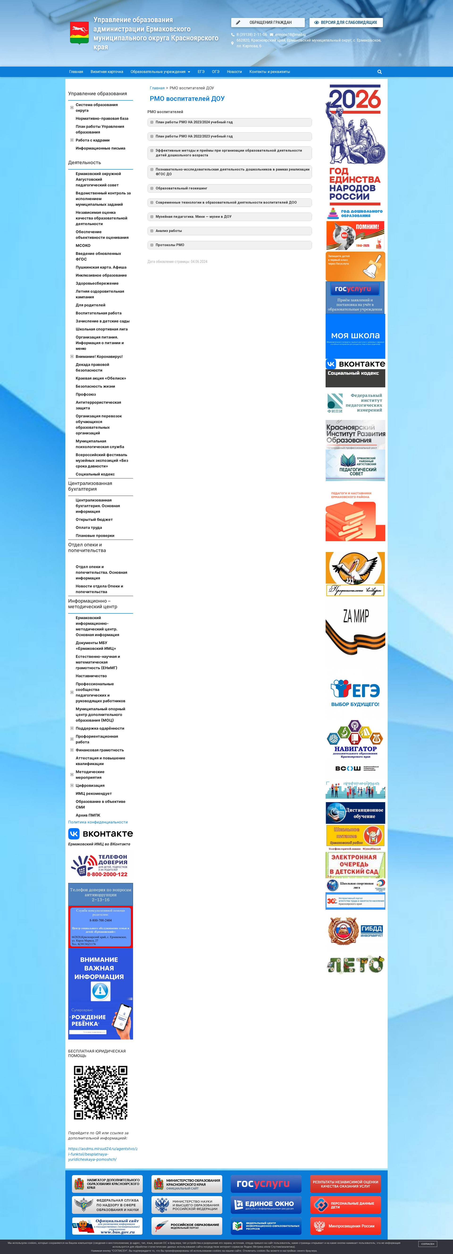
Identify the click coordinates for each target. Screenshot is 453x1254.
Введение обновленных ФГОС (98, 256)
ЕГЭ (201, 71)
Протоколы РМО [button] (170, 245)
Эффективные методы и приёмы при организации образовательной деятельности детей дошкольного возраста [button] (229, 153)
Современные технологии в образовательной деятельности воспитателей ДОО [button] (226, 203)
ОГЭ (215, 71)
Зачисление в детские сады (103, 321)
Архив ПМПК (88, 815)
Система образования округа (97, 107)
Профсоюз (86, 394)
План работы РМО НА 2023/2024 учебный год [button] (194, 122)
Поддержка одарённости (100, 728)
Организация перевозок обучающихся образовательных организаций (99, 424)
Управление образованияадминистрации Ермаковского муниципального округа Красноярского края (155, 33)
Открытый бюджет (94, 519)
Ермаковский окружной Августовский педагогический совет (98, 179)
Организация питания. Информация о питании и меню (100, 343)
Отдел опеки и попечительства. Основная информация (101, 572)
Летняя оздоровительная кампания (100, 294)
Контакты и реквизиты (269, 71)
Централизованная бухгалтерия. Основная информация (98, 506)
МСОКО (83, 245)
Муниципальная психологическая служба (100, 444)
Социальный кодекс (95, 474)
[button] (379, 72)
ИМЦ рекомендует (94, 793)
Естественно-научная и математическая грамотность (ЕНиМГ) (98, 662)
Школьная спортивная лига (102, 329)
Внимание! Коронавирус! (99, 356)
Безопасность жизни (95, 386)
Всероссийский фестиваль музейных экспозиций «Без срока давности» (102, 460)
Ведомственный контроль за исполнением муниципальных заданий (103, 199)
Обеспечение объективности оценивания (102, 234)
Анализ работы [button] (169, 231)
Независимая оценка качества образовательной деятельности (101, 218)
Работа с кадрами (93, 140)
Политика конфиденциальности (98, 822)
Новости (234, 71)
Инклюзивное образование (101, 275)
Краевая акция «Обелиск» (101, 378)
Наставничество (91, 675)
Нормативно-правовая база (102, 118)
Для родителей (90, 305)
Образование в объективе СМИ (101, 804)
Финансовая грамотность (100, 750)
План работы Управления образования (100, 129)
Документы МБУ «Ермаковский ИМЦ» (96, 645)
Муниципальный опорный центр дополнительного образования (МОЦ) (100, 714)
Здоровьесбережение (97, 283)
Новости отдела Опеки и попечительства (99, 589)
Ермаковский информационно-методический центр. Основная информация (97, 626)
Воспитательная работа (99, 313)
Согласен (427, 1244)
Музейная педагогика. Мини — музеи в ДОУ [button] (193, 217)
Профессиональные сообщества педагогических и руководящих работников (100, 692)
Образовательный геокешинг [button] (181, 188)
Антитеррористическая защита (98, 405)
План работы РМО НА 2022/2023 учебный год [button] (194, 136)
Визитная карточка (107, 71)
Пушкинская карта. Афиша (101, 267)
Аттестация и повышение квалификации (100, 761)
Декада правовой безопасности (92, 367)
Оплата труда (89, 527)
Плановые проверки (95, 535)
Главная (76, 71)
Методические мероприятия (90, 774)
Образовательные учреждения (158, 71)
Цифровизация (90, 785)
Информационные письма (100, 148)
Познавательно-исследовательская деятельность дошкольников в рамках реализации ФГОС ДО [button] (233, 171)
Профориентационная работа (97, 739)
